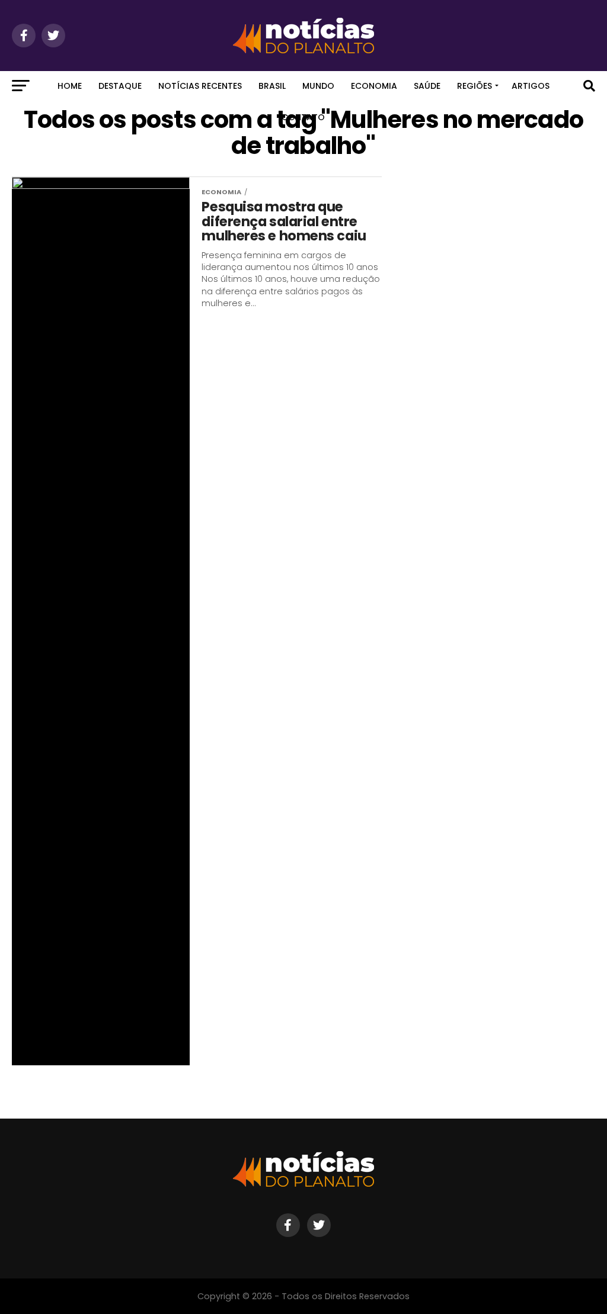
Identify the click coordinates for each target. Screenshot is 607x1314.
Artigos (531, 86)
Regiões (474, 86)
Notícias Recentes (200, 86)
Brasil (272, 86)
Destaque (120, 86)
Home (69, 86)
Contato (303, 117)
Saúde (427, 86)
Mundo (318, 86)
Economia (374, 86)
